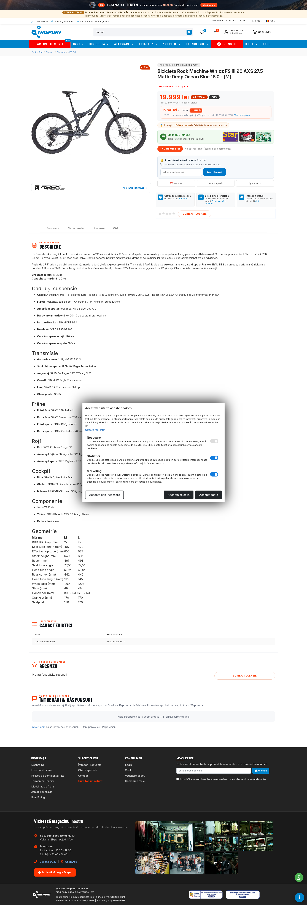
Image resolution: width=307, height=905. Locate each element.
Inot (77, 44)
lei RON (256, 21)
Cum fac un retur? (90, 781)
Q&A (116, 228)
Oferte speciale (87, 770)
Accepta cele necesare (104, 495)
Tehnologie (196, 44)
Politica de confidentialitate (47, 775)
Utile (250, 44)
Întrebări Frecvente (89, 764)
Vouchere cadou (135, 775)
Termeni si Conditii (42, 781)
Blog (242, 20)
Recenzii (257, 183)
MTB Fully (72, 52)
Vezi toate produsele (133, 187)
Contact (231, 20)
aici (257, 201)
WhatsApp (70, 861)
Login (128, 764)
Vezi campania (242, 115)
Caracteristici (76, 228)
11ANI (194, 110)
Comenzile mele (135, 781)
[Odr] (254, 894)
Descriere (53, 228)
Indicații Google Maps (56, 872)
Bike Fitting (38, 797)
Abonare (262, 770)
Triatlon (147, 44)
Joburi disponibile (41, 792)
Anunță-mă (214, 172)
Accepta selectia (179, 495)
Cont (128, 770)
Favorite (178, 183)
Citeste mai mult (95, 429)
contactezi (184, 198)
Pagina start (37, 52)
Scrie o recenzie (194, 213)
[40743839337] (299, 877)
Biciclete (61, 52)
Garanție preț (171, 148)
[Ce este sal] (210, 894)
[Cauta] (189, 32)
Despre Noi (217, 20)
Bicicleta (97, 44)
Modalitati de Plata (42, 786)
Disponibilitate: (167, 86)
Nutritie (170, 44)
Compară (217, 183)
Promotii (229, 44)
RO (271, 21)
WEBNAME (119, 900)
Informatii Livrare (41, 770)
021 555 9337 (48, 861)
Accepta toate (208, 495)
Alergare (122, 44)
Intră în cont (38, 726)
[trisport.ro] (47, 32)
